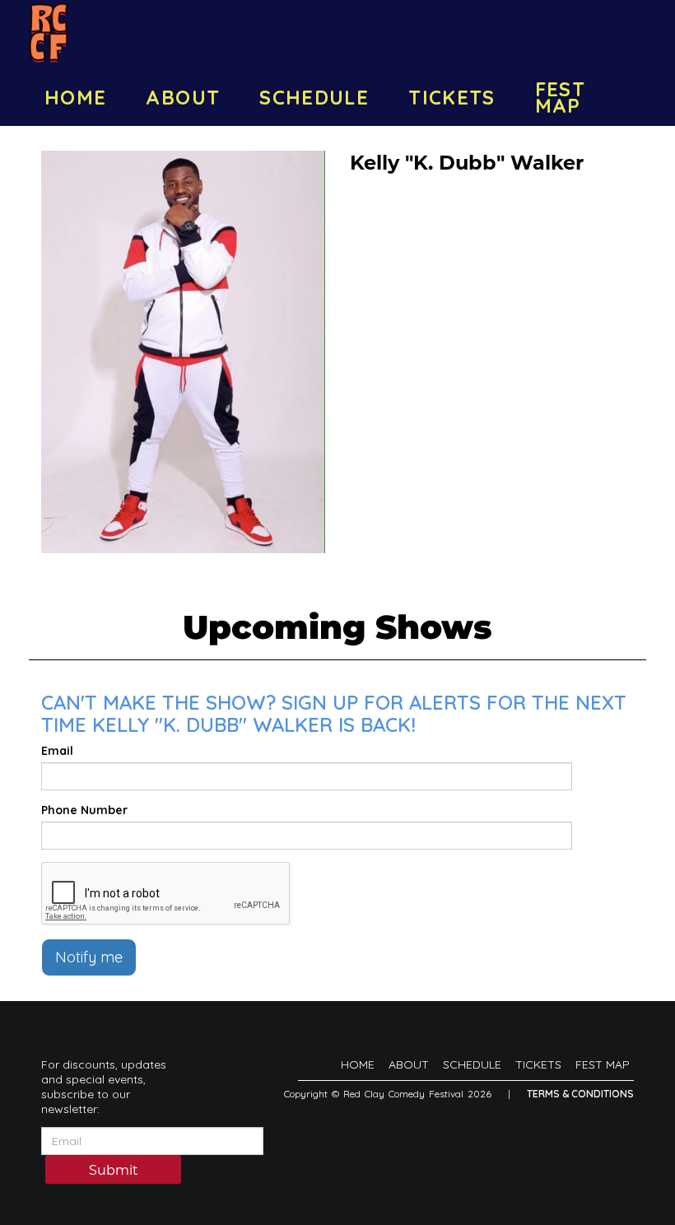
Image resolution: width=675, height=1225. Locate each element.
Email (57, 750)
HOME (75, 97)
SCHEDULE (314, 97)
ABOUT (183, 97)
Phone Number (84, 810)
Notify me (89, 957)
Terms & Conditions (580, 1094)
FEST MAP (560, 97)
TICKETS (452, 97)
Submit (113, 1170)
